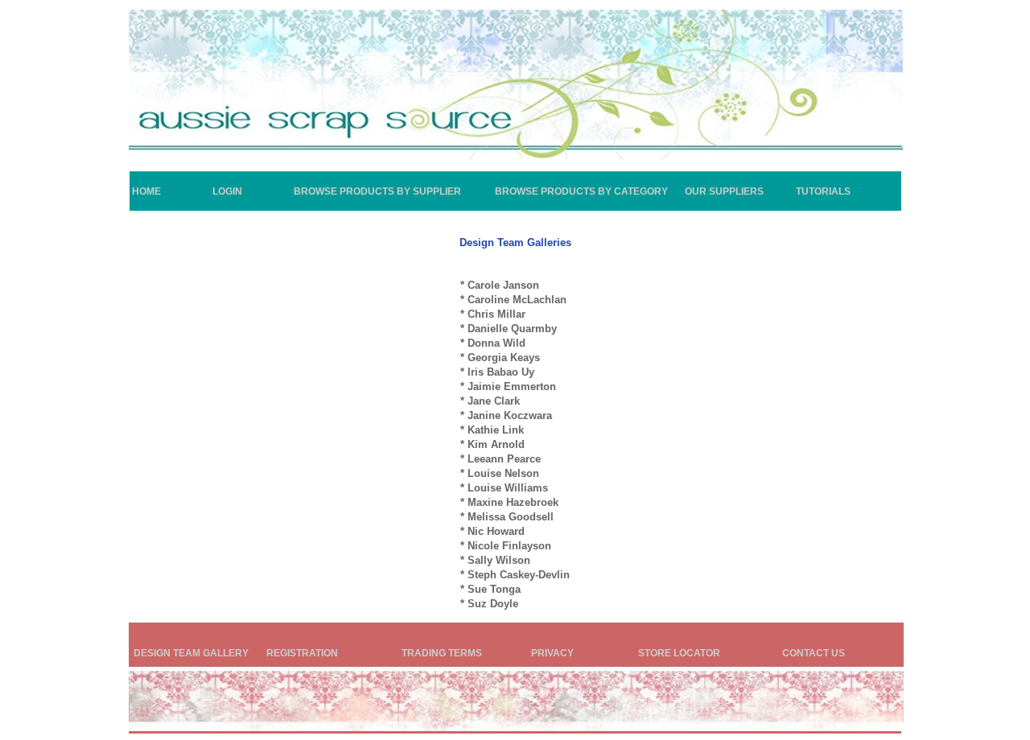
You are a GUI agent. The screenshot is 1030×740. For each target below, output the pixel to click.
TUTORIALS (823, 191)
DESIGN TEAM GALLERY (191, 653)
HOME (146, 191)
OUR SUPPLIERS (724, 191)
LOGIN (227, 191)
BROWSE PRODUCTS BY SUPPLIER (377, 191)
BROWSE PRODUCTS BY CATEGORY (581, 191)
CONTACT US (813, 653)
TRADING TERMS (442, 653)
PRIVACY (552, 653)
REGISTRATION (302, 653)
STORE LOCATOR (679, 653)
